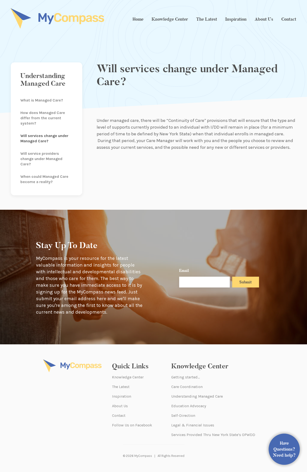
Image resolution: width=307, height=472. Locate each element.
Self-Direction (183, 415)
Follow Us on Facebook (132, 425)
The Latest (206, 19)
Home (138, 19)
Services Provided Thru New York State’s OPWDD (213, 434)
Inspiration (236, 19)
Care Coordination (187, 386)
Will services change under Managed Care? (44, 138)
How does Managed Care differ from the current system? (42, 117)
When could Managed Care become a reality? (44, 179)
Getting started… (185, 377)
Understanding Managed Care (197, 396)
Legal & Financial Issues (192, 425)
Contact (288, 19)
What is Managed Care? (41, 100)
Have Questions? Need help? (284, 449)
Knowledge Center (170, 19)
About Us (264, 19)
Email (184, 270)
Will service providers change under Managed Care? (41, 158)
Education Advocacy (188, 406)
